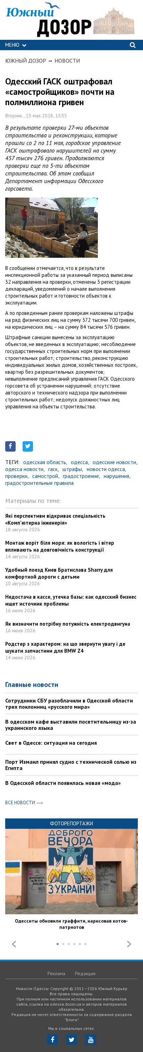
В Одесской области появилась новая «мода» (63, 782)
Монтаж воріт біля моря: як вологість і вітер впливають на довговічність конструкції (59, 546)
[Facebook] (52, 1039)
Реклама (56, 973)
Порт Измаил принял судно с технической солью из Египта (70, 764)
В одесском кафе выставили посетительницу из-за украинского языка (70, 724)
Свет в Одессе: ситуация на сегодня (51, 742)
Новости (67, 60)
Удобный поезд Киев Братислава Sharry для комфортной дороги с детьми (59, 573)
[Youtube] (90, 1039)
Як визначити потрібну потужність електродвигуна (67, 623)
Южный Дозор (25, 60)
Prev (14, 944)
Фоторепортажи (71, 823)
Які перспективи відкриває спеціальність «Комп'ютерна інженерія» (55, 519)
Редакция (85, 973)
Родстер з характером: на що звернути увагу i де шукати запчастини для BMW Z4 (65, 647)
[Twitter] (71, 1039)
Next (129, 944)
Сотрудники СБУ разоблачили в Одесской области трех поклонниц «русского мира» (69, 703)
